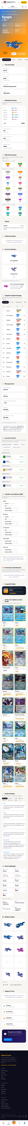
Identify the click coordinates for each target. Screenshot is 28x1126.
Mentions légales (5, 1106)
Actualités (3, 1079)
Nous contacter (4, 1103)
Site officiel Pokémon (6, 1108)
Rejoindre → (8, 1039)
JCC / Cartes (4, 1074)
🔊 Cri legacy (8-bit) (15, 985)
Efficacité (20, 59)
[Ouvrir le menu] (2, 2)
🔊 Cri (5, 52)
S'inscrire (24, 2)
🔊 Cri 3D (5, 985)
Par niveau (5, 302)
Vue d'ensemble (6, 59)
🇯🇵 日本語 (15, 798)
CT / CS (11, 302)
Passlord (3, 1085)
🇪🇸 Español (5, 800)
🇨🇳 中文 (20, 800)
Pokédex (8, 11)
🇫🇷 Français (5, 798)
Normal (13, 53)
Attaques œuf (19, 302)
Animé (2, 1076)
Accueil (3, 11)
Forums (2, 1087)
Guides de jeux (4, 1070)
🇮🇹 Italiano (10, 800)
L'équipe (3, 1101)
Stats (14, 59)
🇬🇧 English (10, 798)
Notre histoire (4, 1099)
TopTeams (3, 1091)
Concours (3, 1093)
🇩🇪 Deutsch (21, 798)
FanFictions (3, 1089)
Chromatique (21, 53)
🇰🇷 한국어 (15, 800)
